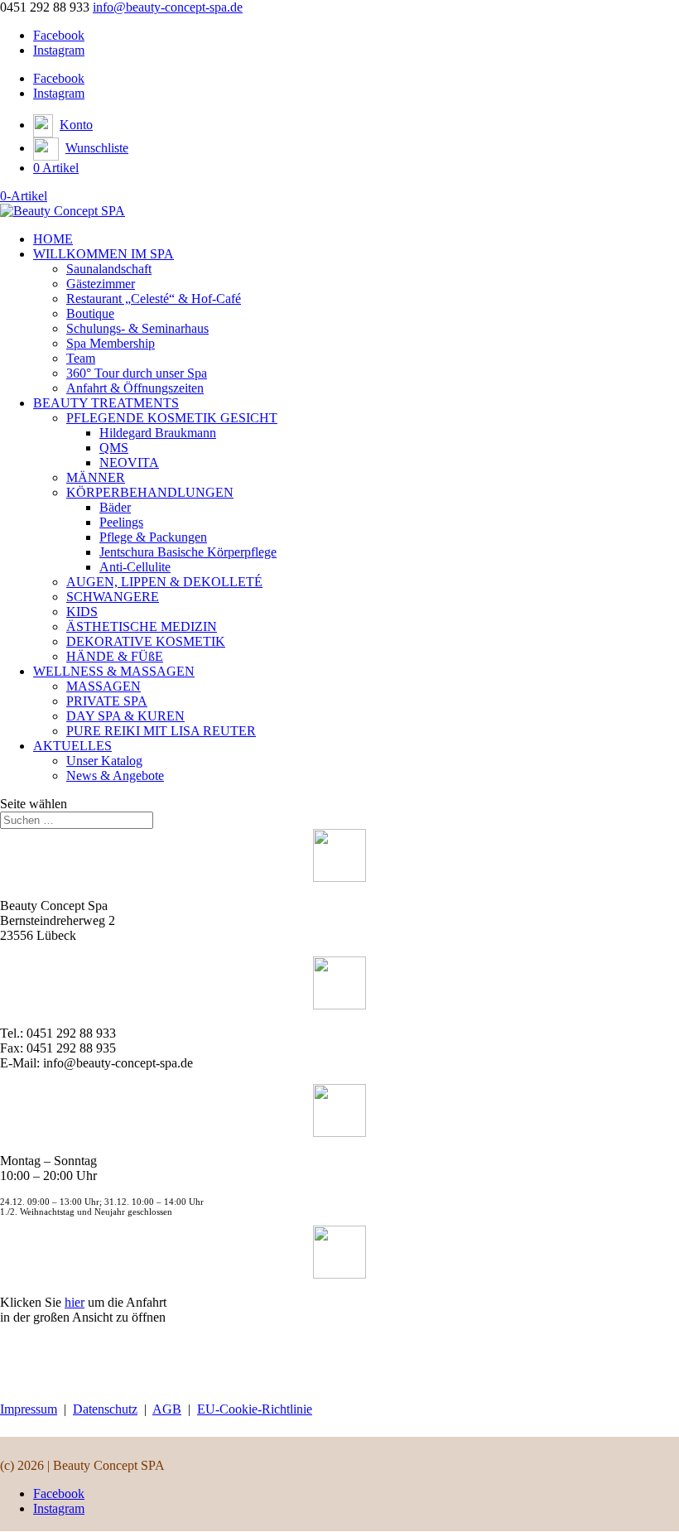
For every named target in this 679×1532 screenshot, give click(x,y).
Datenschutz (105, 1409)
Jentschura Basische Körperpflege (188, 552)
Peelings (121, 522)
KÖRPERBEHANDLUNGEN (150, 492)
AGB (166, 1409)
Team (80, 358)
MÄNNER (95, 477)
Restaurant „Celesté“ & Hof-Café (153, 298)
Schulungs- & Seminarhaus (137, 328)
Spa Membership (110, 343)
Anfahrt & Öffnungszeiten (135, 388)
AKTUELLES (72, 746)
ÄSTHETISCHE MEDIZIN (141, 626)
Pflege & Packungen (153, 537)
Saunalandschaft (109, 269)
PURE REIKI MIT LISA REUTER (161, 731)
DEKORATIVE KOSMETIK (145, 641)
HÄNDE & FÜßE (114, 656)
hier (74, 1302)
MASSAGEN (103, 686)
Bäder (115, 507)
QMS (113, 448)
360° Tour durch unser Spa (136, 373)
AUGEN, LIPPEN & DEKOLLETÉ (164, 582)
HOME (53, 239)
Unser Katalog (104, 761)
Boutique (90, 313)
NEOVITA (129, 462)
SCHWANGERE (112, 597)
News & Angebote (115, 775)
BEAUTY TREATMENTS (106, 403)
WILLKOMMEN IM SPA (103, 254)
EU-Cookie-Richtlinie (254, 1409)
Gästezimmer (100, 284)
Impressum (28, 1409)
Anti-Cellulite (135, 567)
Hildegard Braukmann (157, 433)
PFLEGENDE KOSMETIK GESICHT (171, 418)
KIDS (82, 612)
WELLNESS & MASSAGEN (114, 671)
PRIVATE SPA (106, 701)
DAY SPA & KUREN (125, 716)
